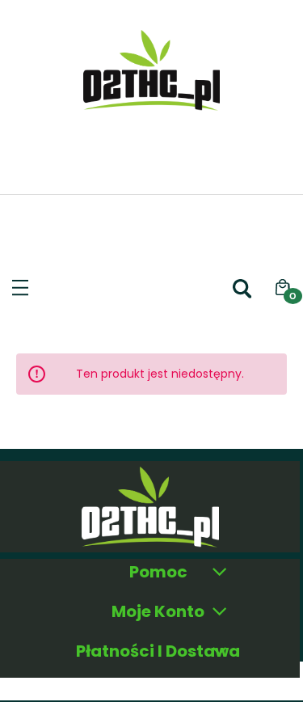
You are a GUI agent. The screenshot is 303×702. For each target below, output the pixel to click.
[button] (20, 284)
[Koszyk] (283, 289)
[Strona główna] (152, 101)
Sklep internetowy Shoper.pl (151, 684)
